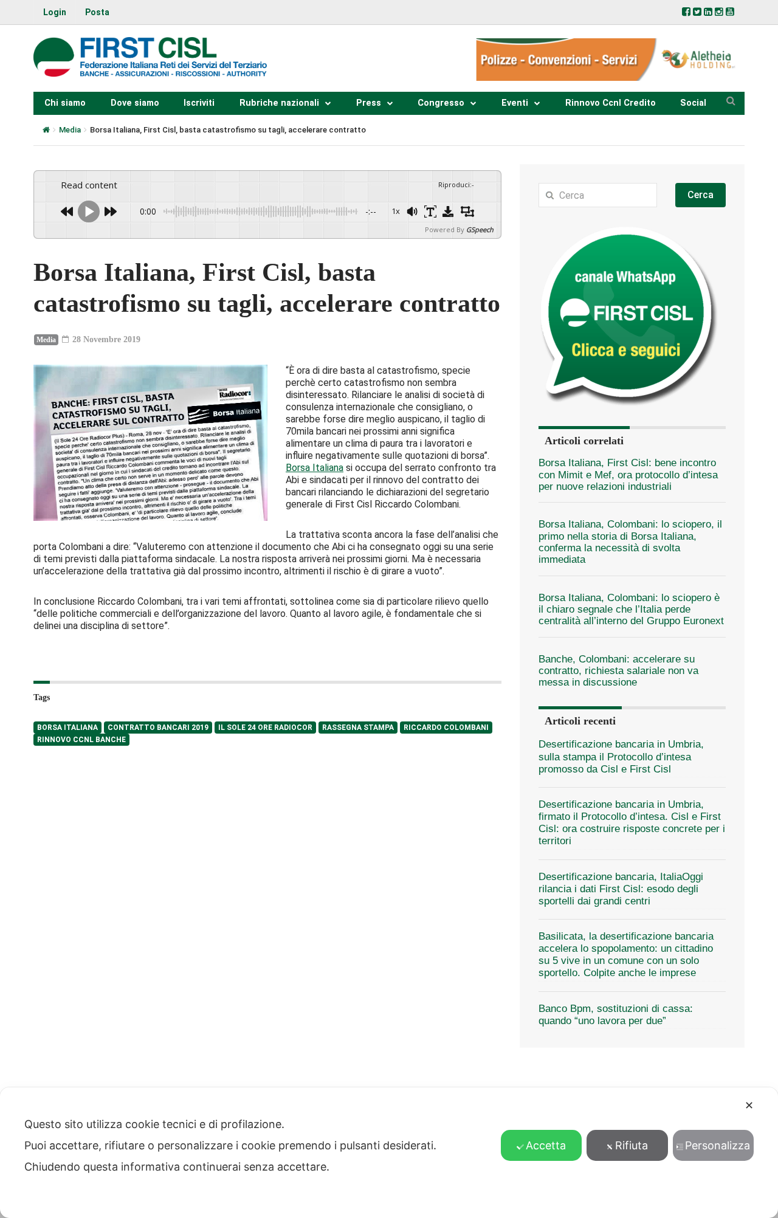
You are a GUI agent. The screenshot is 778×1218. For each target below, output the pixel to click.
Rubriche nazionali (279, 103)
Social (693, 103)
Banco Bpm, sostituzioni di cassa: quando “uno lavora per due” (616, 1015)
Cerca (700, 195)
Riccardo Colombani (446, 727)
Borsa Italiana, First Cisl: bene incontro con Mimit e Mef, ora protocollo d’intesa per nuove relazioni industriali (628, 474)
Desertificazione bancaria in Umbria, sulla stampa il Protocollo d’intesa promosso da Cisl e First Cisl (621, 756)
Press (368, 103)
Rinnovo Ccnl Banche (81, 739)
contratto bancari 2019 (158, 727)
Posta (97, 12)
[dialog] (389, 1152)
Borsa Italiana (314, 467)
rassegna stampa (358, 727)
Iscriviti (199, 103)
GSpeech (480, 229)
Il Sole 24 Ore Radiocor (265, 727)
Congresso (441, 103)
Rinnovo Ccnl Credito (610, 103)
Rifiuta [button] (631, 1145)
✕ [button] (749, 1105)
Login (54, 12)
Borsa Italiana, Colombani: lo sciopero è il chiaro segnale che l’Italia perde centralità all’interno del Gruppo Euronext (631, 609)
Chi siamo (65, 103)
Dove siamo (135, 103)
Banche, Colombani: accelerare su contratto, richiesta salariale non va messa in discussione (618, 671)
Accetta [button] (546, 1145)
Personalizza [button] (717, 1145)
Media (70, 129)
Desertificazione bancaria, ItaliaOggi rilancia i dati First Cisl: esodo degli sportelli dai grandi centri (621, 889)
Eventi (514, 103)
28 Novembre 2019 (105, 339)
